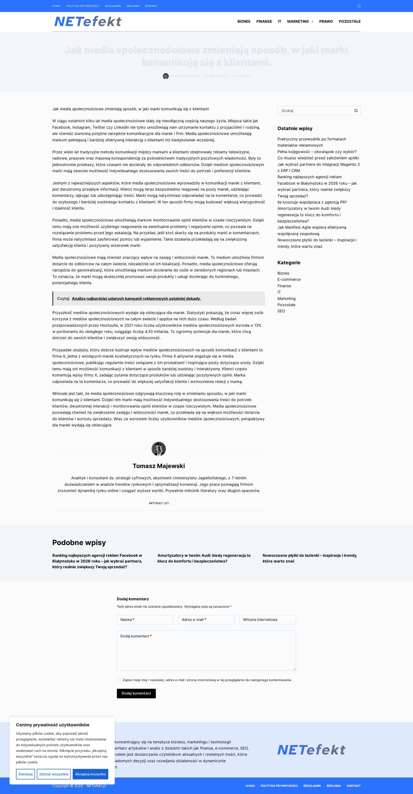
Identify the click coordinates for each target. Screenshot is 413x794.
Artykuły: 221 (159, 503)
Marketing (298, 21)
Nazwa (127, 619)
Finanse (264, 21)
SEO (281, 311)
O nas (56, 6)
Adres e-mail (194, 619)
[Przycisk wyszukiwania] (356, 110)
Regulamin (113, 6)
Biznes (244, 21)
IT (279, 21)
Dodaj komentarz (136, 636)
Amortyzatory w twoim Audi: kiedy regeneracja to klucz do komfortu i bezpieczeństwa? (309, 214)
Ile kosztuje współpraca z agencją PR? (312, 202)
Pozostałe (350, 21)
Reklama (133, 6)
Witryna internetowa (260, 619)
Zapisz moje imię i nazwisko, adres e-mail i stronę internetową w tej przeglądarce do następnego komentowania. (207, 680)
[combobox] (315, 110)
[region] (62, 750)
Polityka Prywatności (82, 6)
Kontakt (151, 6)
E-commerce (289, 279)
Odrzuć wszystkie (53, 774)
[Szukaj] (359, 6)
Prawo (326, 21)
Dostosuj (26, 774)
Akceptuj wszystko (90, 774)
